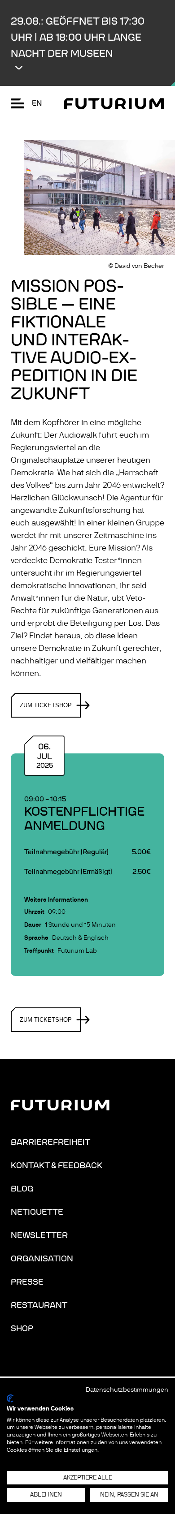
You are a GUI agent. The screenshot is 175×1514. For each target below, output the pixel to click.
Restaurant (39, 1305)
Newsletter (39, 1235)
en (37, 103)
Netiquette (37, 1212)
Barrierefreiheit (50, 1142)
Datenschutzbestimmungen (127, 1389)
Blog (22, 1188)
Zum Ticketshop (46, 705)
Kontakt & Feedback (56, 1165)
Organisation (42, 1258)
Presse (27, 1281)
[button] (87, 43)
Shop (22, 1328)
